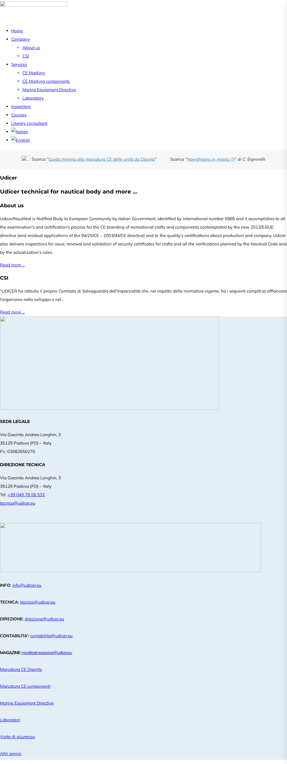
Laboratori (10, 719)
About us (31, 47)
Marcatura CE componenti (25, 686)
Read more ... (12, 265)
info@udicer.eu (26, 585)
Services (19, 64)
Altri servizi (11, 753)
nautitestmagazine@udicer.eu (47, 652)
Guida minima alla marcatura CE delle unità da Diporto (101, 159)
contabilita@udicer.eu (51, 635)
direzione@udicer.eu (44, 619)
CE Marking (33, 72)
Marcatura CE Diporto (21, 669)
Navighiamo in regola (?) (211, 159)
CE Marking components (46, 81)
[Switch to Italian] (19, 131)
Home (17, 30)
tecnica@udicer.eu (17, 503)
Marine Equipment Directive (49, 89)
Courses (18, 115)
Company (20, 39)
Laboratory (33, 98)
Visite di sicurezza (17, 736)
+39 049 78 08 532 (26, 494)
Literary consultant (29, 123)
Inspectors (21, 106)
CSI (25, 56)
